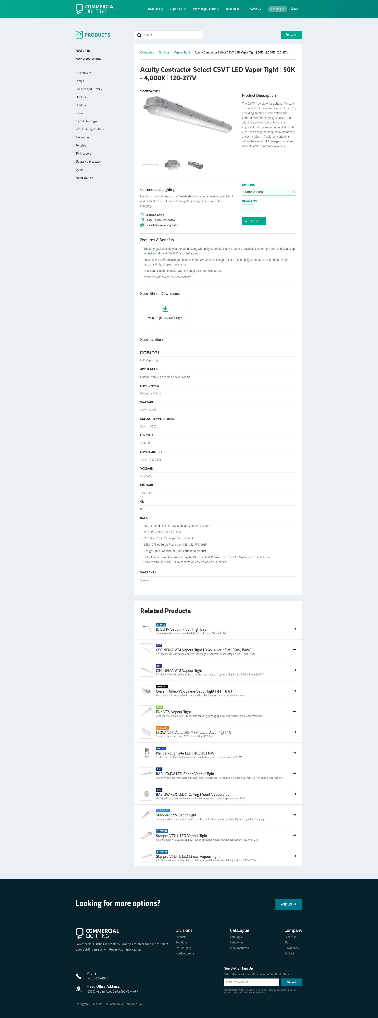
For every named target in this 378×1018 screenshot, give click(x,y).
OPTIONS (248, 185)
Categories (147, 52)
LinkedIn (97, 1004)
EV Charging (183, 948)
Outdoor (164, 52)
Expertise (290, 937)
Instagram (82, 1004)
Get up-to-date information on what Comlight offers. (257, 974)
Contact (294, 8)
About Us (255, 8)
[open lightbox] (188, 112)
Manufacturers (239, 948)
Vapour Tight (182, 52)
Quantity (249, 201)
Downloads (291, 948)
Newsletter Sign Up (238, 968)
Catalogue (277, 9)
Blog (287, 942)
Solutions (181, 942)
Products (181, 937)
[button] (156, 9)
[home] (97, 9)
